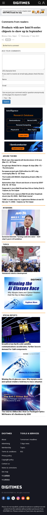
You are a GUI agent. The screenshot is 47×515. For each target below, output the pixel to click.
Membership (6, 447)
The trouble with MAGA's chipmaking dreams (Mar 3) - (22, 178)
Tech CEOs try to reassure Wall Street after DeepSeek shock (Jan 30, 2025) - (22, 195)
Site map (5, 472)
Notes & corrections (9, 468)
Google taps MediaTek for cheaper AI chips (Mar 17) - (22, 167)
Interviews (7, 208)
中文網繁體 (6, 476)
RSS (21, 451)
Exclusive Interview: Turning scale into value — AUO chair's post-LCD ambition (21, 238)
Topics (6, 244)
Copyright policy (7, 460)
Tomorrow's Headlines (28, 439)
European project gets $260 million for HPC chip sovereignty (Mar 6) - (20, 172)
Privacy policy (7, 455)
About (4, 439)
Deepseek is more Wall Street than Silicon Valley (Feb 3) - (23, 189)
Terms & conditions (9, 451)
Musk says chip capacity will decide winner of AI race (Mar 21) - (22, 161)
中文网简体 (6, 480)
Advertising (6, 443)
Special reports (10, 315)
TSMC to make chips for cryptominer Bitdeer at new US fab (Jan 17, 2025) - (23, 201)
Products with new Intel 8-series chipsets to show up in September (22, 29)
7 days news (24, 443)
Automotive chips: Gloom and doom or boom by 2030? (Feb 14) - (22, 184)
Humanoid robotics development (14, 273)
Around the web (10, 156)
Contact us (6, 464)
